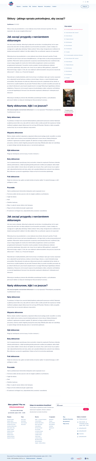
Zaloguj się (85, 6)
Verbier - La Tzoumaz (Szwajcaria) (40, 419)
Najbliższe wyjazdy (69, 81)
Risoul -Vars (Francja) (38, 424)
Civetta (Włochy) (38, 426)
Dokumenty (39, 458)
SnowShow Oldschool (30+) (12, 426)
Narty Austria (23, 424)
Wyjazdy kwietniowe (10, 436)
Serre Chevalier (37, 429)
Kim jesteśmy (47, 6)
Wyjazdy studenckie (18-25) (12, 422)
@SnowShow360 (82, 428)
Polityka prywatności (30, 458)
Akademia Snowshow (68, 419)
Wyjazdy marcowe (10, 434)
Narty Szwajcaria (24, 422)
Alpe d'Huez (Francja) (38, 439)
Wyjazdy (18, 6)
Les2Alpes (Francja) (38, 434)
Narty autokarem (52, 424)
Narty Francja (23, 419)
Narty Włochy (23, 421)
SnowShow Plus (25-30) (11, 424)
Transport (50, 421)
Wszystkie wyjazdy (10, 419)
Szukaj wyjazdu (69, 114)
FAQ (30, 6)
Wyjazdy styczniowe (10, 431)
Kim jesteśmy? (66, 421)
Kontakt (54, 6)
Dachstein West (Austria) (39, 422)
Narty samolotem (52, 422)
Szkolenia (34, 6)
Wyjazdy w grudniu (10, 429)
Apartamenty (51, 419)
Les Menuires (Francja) (39, 431)
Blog (64, 416)
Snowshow (81, 433)
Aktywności (40, 6)
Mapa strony (66, 423)
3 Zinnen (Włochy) (38, 421)
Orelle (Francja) (37, 436)
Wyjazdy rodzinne (10, 421)
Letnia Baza (25, 6)
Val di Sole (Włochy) (38, 441)
